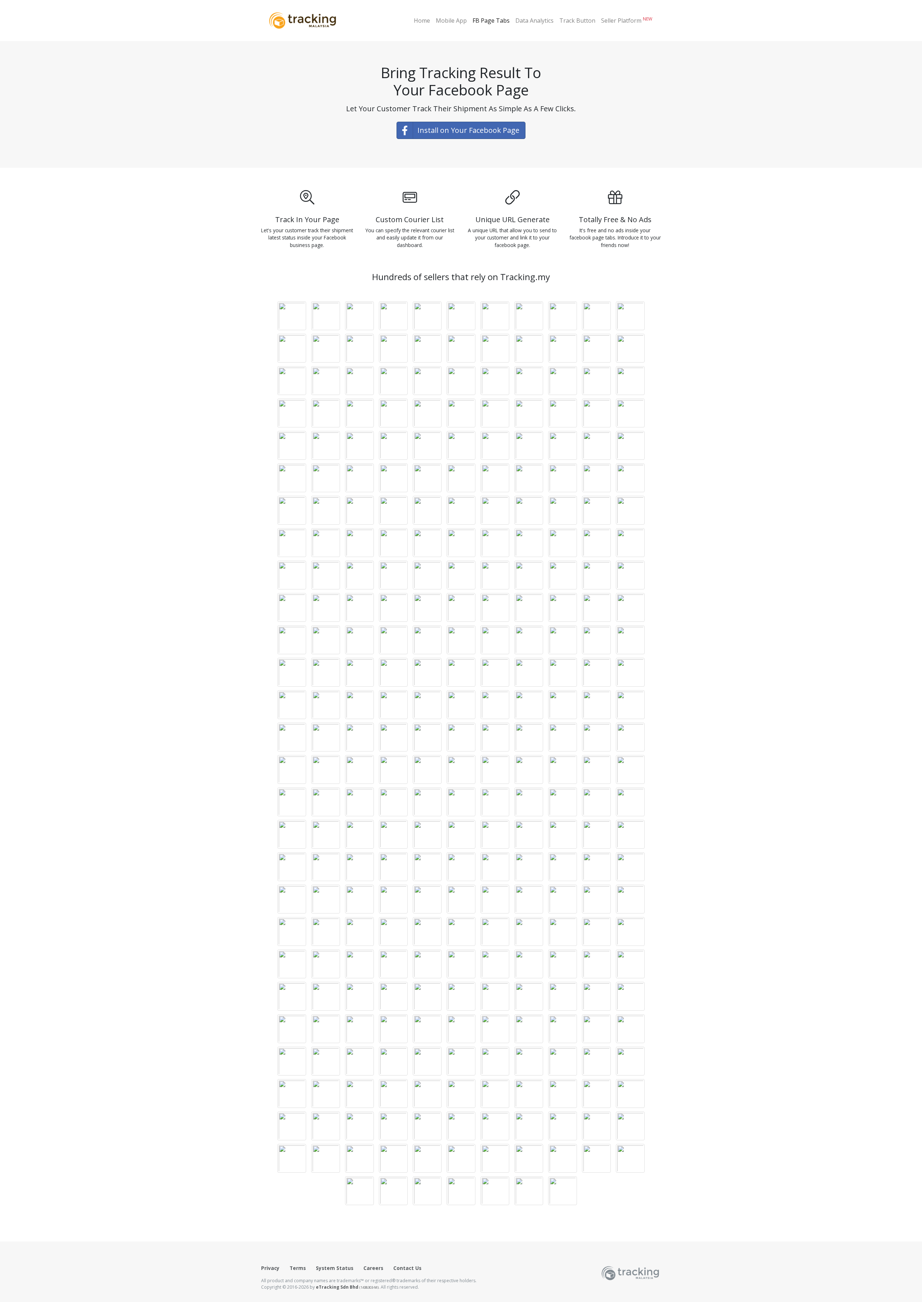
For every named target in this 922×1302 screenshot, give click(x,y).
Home (422, 20)
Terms (298, 1268)
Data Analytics (534, 20)
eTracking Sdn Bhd (347, 1287)
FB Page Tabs (491, 20)
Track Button (577, 20)
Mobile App (451, 20)
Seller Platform (626, 20)
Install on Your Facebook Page (468, 130)
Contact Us (407, 1268)
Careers (373, 1268)
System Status (334, 1268)
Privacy (270, 1268)
